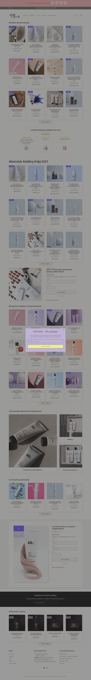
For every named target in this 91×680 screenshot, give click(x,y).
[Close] (63, 329)
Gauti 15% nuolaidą (45, 346)
